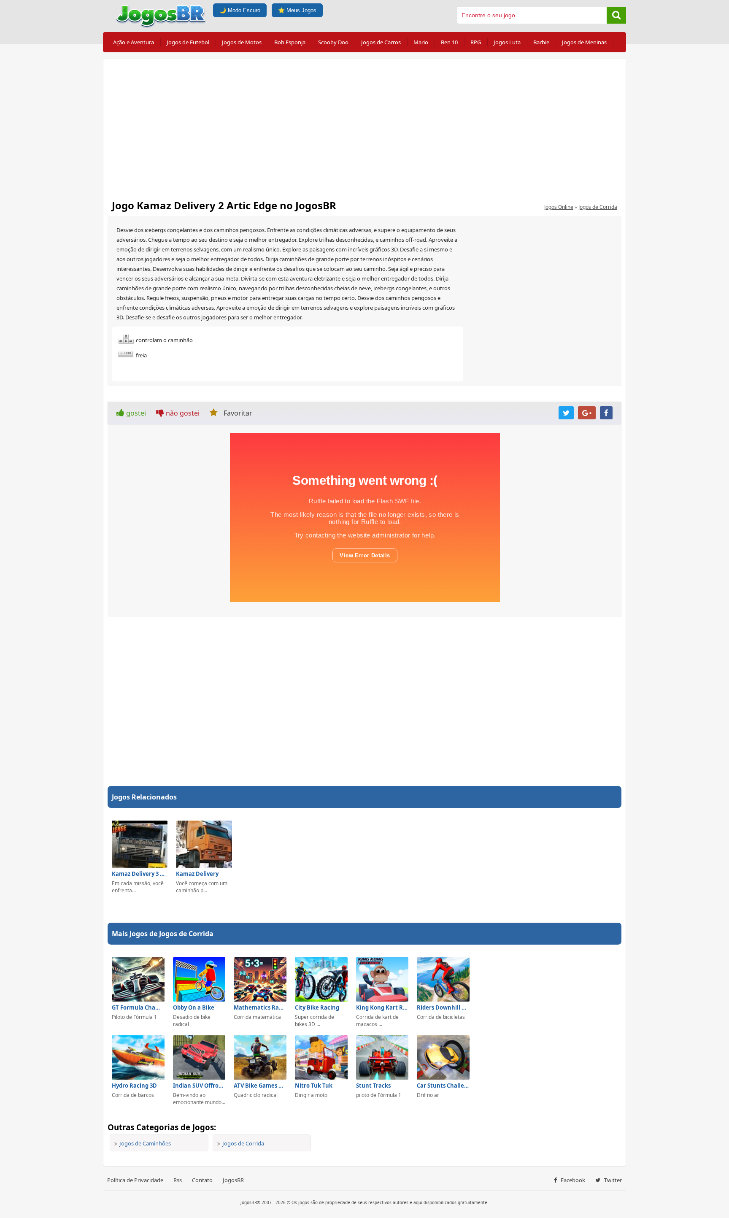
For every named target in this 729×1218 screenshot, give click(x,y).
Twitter (612, 1180)
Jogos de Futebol (188, 42)
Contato (202, 1180)
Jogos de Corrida (597, 207)
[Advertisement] (364, 127)
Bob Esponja (289, 42)
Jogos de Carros (381, 42)
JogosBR (233, 1180)
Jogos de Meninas (584, 42)
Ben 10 (449, 42)
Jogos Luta (507, 42)
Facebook (572, 1180)
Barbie (541, 42)
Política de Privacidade (135, 1180)
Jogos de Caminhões (145, 1143)
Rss (177, 1180)
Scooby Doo (333, 42)
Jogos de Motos (242, 42)
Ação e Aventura (133, 42)
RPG (475, 42)
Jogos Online (558, 207)
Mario (420, 42)
